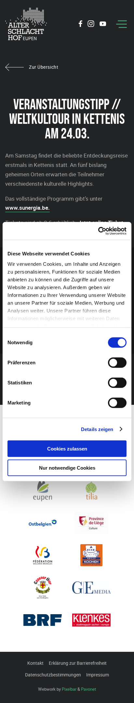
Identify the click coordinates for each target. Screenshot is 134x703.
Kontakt (35, 663)
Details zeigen (97, 429)
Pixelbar (69, 689)
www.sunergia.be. (27, 207)
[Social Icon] (80, 25)
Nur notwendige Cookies (67, 468)
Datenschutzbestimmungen (53, 675)
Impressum (97, 675)
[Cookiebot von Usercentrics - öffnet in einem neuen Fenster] (98, 231)
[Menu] (121, 24)
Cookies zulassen (67, 448)
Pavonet (88, 689)
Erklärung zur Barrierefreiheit (78, 663)
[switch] (117, 362)
